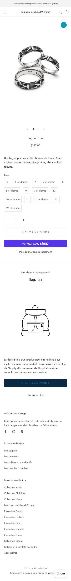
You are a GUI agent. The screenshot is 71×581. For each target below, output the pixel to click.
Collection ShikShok (15, 493)
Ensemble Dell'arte (14, 517)
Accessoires (10, 553)
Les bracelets (11, 456)
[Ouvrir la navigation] (5, 12)
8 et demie (12, 191)
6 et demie (21, 182)
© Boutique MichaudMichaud (35, 568)
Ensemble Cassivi (13, 511)
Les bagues (10, 451)
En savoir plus (35, 395)
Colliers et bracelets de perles (20, 547)
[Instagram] (13, 431)
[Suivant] (43, 129)
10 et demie (13, 199)
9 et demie (40, 191)
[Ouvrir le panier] (66, 12)
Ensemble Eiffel (12, 523)
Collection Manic (13, 499)
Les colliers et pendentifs (18, 462)
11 (27, 199)
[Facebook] (5, 431)
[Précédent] (27, 129)
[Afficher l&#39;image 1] (33, 129)
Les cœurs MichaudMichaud (19, 505)
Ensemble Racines (14, 529)
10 (54, 191)
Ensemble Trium (13, 535)
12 (56, 199)
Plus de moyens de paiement (35, 252)
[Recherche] (60, 12)
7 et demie (49, 182)
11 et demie (41, 199)
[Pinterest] (22, 431)
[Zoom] (64, 25)
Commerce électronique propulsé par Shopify (35, 573)
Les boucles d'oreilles (16, 468)
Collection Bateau (13, 541)
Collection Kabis (13, 487)
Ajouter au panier (35, 383)
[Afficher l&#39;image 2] (37, 129)
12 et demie (13, 208)
